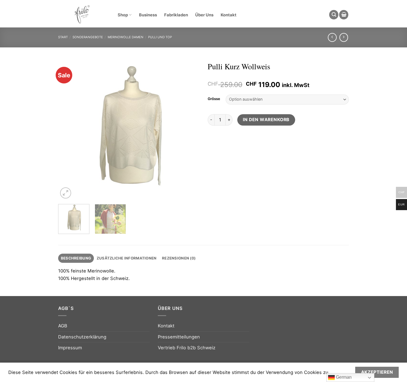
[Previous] (68, 129)
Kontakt (228, 14)
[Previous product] (343, 37)
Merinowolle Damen (125, 37)
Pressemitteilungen (179, 337)
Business (148, 14)
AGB (62, 325)
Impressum (70, 347)
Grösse (214, 99)
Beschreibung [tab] (76, 258)
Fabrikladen (176, 14)
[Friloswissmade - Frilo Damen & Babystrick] (82, 14)
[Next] (190, 129)
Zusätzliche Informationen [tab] (127, 258)
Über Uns (204, 14)
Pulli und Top (160, 37)
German (343, 377)
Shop (123, 14)
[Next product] (332, 37)
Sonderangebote (88, 37)
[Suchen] (333, 14)
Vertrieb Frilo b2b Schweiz (186, 347)
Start (63, 37)
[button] (343, 14)
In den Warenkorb (266, 119)
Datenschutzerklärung (82, 337)
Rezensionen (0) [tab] (178, 258)
